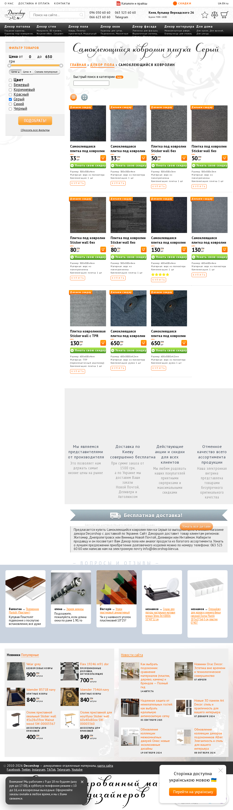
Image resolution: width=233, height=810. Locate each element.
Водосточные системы (144, 33)
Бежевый (21, 84)
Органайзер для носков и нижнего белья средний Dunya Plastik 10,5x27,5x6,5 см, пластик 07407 (206, 616)
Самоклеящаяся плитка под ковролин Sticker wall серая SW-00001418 (209, 245)
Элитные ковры (37, 693)
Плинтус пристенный (77, 32)
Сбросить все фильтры (35, 130)
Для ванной (216, 30)
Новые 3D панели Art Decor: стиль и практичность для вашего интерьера (209, 706)
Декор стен (46, 26)
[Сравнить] (214, 14)
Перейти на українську (193, 791)
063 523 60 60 (125, 12)
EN (223, 3)
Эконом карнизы (75, 609)
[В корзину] (103, 158)
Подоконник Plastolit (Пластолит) (24, 610)
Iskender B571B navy (41, 689)
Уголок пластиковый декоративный (115, 610)
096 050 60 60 (99, 12)
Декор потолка (17, 26)
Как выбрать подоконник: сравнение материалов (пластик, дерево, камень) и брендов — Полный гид (155, 675)
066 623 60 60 (99, 17)
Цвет (18, 79)
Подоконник (108, 33)
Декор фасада (144, 26)
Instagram (38, 769)
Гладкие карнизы (15, 30)
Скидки (184, 3)
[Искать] (81, 15)
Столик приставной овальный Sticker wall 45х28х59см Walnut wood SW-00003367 (41, 718)
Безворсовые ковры (39, 668)
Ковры (71, 30)
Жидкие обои (44, 33)
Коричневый (24, 89)
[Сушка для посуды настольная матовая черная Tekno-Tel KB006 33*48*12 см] (162, 588)
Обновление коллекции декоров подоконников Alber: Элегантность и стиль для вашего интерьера (208, 739)
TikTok (51, 769)
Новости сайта (132, 655)
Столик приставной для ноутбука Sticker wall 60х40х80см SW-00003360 (96, 718)
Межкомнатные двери (177, 30)
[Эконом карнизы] (71, 588)
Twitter (25, 769)
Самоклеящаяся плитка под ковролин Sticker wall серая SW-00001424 (128, 153)
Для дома (204, 26)
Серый (19, 99)
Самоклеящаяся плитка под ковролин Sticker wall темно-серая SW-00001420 (87, 153)
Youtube (77, 769)
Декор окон (110, 26)
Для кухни (202, 30)
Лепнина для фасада (144, 30)
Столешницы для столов (178, 33)
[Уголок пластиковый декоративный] (116, 588)
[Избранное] (204, 14)
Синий (19, 103)
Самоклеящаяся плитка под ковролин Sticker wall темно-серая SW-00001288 (168, 245)
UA (219, 3)
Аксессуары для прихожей (36, 729)
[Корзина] (224, 14)
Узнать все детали (196, 526)
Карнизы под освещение (19, 33)
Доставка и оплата (34, 3)
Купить (77, 183)
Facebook (13, 769)
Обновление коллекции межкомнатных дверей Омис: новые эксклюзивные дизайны (155, 739)
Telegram (121, 17)
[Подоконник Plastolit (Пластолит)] (25, 588)
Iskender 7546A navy (94, 689)
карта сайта (105, 766)
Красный (21, 94)
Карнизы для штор (111, 30)
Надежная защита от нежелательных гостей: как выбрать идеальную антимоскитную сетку (156, 708)
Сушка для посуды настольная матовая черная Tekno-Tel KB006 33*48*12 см (160, 614)
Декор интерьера (179, 26)
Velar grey (33, 664)
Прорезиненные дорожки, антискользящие (91, 671)
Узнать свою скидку (90, 165)
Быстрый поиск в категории (97, 77)
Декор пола (78, 26)
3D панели (55, 30)
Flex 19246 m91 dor (94, 664)
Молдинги (42, 30)
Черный (20, 108)
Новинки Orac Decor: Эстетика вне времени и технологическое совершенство (209, 669)
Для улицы (202, 33)
